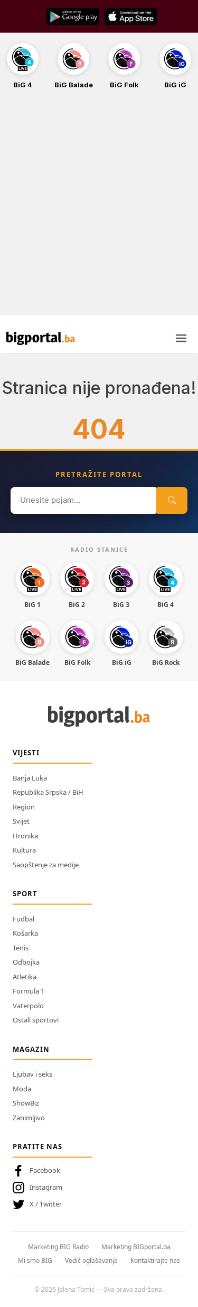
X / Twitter (46, 1204)
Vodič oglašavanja (91, 1260)
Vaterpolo (28, 1005)
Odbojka (26, 962)
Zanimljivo (29, 1117)
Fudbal (23, 919)
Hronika (25, 835)
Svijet (21, 821)
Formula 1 (28, 991)
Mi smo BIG (35, 1260)
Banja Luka (30, 778)
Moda (22, 1088)
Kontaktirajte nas (155, 1260)
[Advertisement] (99, 208)
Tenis (21, 948)
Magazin (31, 1049)
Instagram (46, 1187)
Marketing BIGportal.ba (136, 1246)
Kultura (24, 850)
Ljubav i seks (32, 1074)
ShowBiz (26, 1103)
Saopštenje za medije (46, 864)
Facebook (45, 1170)
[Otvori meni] (181, 338)
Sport (25, 893)
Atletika (24, 976)
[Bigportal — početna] (40, 338)
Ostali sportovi (36, 1020)
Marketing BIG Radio (58, 1246)
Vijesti (26, 752)
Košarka (25, 933)
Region (24, 807)
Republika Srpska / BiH (48, 792)
